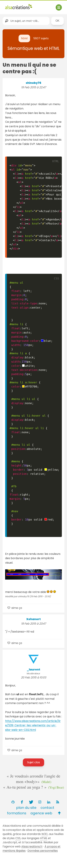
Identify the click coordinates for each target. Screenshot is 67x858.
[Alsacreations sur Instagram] (39, 802)
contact (47, 807)
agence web (41, 813)
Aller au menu (14, 6)
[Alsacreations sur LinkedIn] (48, 802)
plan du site (26, 807)
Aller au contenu (39, 6)
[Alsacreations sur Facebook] (21, 802)
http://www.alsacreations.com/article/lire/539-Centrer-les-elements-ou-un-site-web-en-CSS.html (33, 725)
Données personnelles (42, 851)
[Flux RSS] (57, 802)
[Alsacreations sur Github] (12, 802)
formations (16, 813)
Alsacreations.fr (32, 846)
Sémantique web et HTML (34, 48)
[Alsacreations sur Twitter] (30, 802)
